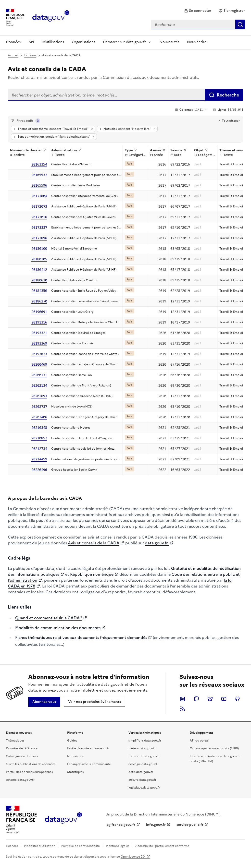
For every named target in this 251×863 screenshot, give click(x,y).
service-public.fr (189, 824)
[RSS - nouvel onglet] (183, 709)
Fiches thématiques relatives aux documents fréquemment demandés (81, 637)
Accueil (13, 55)
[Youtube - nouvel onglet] (224, 699)
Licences (12, 846)
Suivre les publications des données (30, 764)
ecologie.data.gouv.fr (143, 764)
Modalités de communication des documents (57, 628)
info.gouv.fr (156, 824)
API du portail (199, 740)
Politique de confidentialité (80, 846)
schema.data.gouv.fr (20, 780)
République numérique (91, 574)
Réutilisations (53, 42)
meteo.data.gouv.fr (142, 748)
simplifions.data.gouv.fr (144, 740)
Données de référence (22, 748)
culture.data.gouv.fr (142, 780)
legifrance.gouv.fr (120, 824)
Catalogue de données (22, 756)
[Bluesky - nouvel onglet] (210, 699)
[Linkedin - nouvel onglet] (183, 699)
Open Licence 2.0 (133, 856)
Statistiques (75, 772)
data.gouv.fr (157, 543)
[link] (197, 11)
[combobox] (198, 24)
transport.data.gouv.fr (144, 756)
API (31, 42)
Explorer (30, 55)
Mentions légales (117, 846)
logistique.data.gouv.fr (144, 787)
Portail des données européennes (29, 772)
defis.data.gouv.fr (140, 772)
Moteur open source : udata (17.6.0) (214, 748)
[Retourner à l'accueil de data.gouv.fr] (50, 17)
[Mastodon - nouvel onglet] (196, 699)
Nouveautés (169, 42)
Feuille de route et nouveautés (88, 748)
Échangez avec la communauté (89, 764)
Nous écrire (196, 42)
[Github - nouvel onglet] (237, 699)
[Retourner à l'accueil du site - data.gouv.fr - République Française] (63, 820)
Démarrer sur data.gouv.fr (124, 42)
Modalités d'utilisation (39, 846)
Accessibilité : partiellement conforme (162, 846)
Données (13, 42)
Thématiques (15, 740)
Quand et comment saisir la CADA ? (48, 618)
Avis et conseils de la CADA (93, 543)
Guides (72, 740)
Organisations (83, 42)
